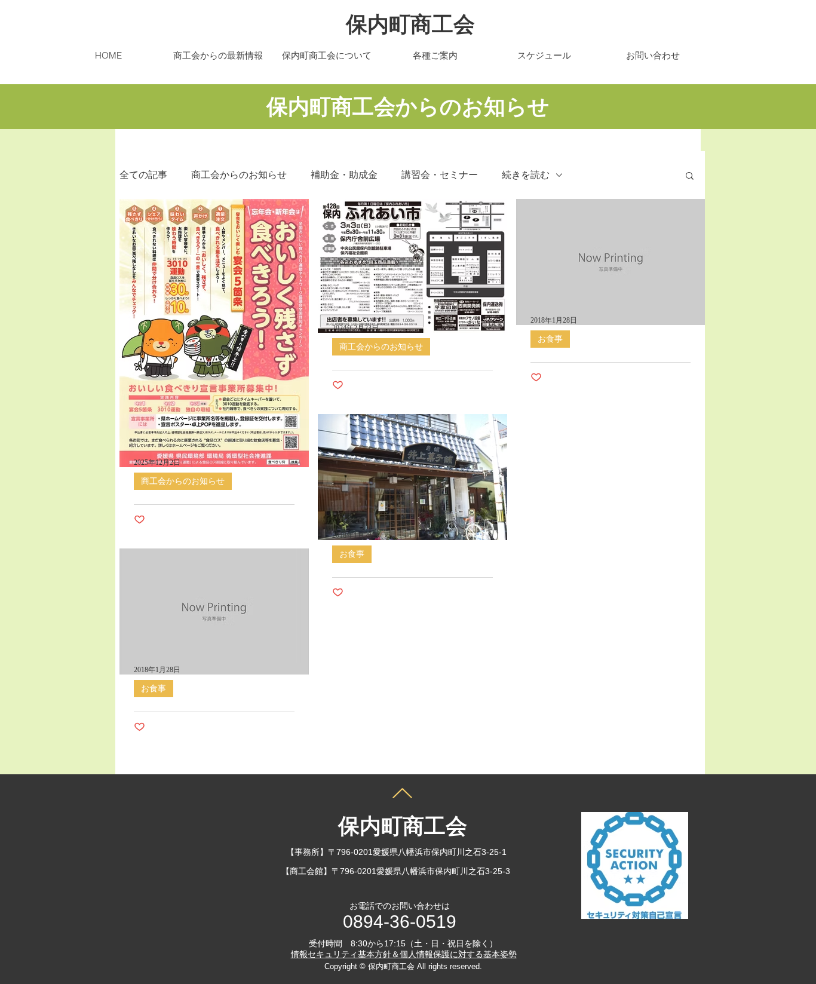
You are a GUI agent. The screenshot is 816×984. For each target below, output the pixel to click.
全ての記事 (143, 175)
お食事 (550, 339)
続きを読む (526, 175)
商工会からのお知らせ (239, 175)
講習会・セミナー (439, 175)
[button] (689, 176)
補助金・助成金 (344, 175)
